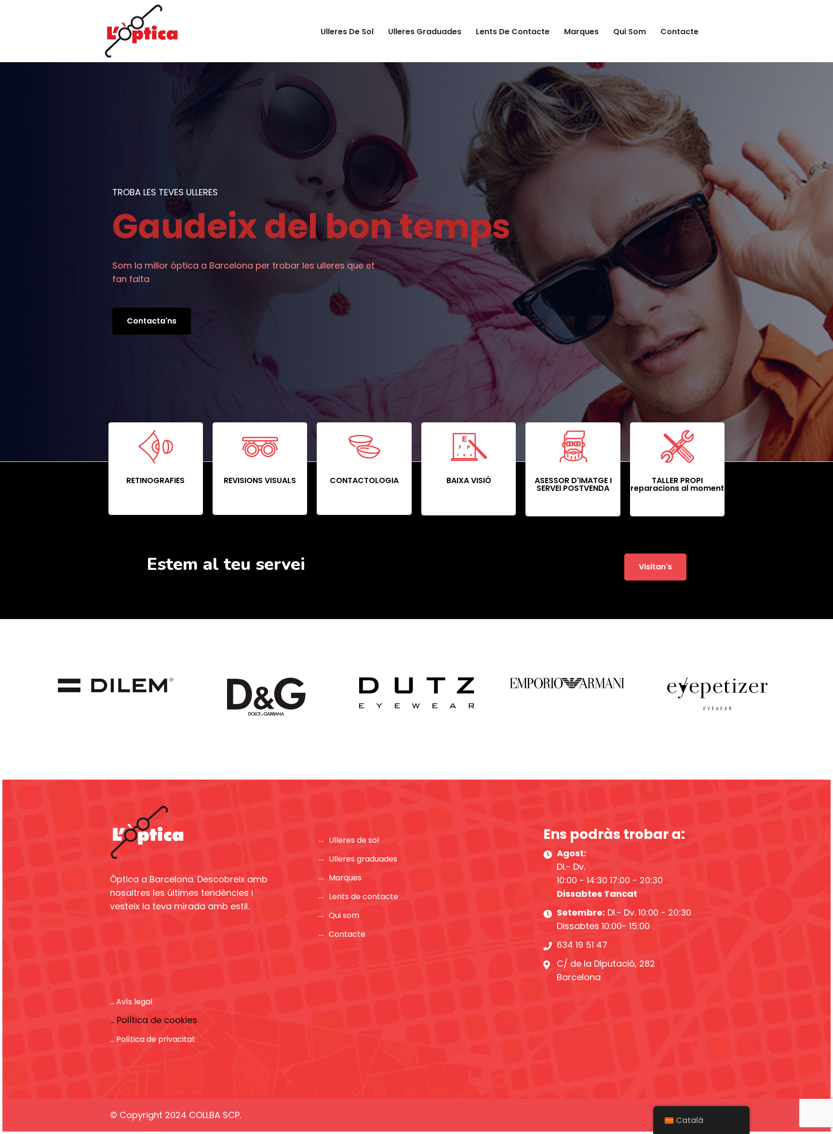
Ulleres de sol (347, 31)
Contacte (679, 31)
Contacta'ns (151, 320)
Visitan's (655, 566)
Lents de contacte (513, 31)
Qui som (629, 31)
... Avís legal (131, 1001)
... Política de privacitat (152, 1039)
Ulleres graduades (424, 31)
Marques (581, 31)
